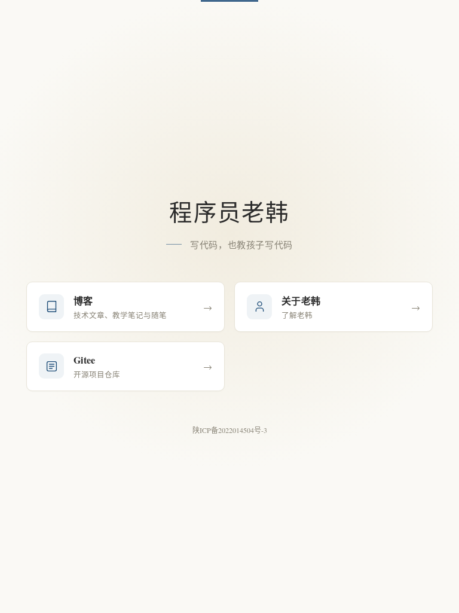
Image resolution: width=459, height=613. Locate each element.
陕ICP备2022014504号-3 (229, 430)
